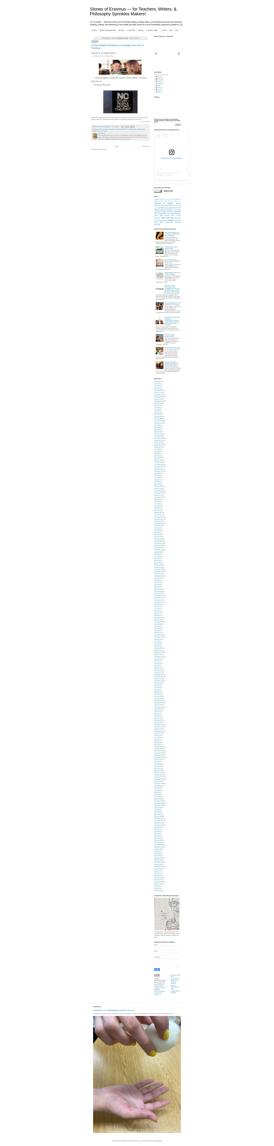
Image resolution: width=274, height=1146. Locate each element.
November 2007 (159, 821)
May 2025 (157, 410)
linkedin (159, 77)
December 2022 (159, 464)
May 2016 (157, 628)
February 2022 (158, 486)
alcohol (175, 205)
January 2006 (158, 860)
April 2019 (157, 560)
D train (170, 201)
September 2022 (159, 471)
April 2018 (157, 587)
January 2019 (158, 567)
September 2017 (159, 602)
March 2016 (157, 633)
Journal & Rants (163, 203)
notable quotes (132, 129)
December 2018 (159, 569)
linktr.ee (159, 92)
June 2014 (157, 663)
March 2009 (157, 797)
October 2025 (158, 399)
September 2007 (159, 825)
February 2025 (158, 416)
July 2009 (157, 788)
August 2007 (158, 827)
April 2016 (157, 630)
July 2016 (157, 626)
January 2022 (158, 488)
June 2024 (157, 425)
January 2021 (158, 515)
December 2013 (159, 674)
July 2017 (157, 606)
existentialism (162, 213)
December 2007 (159, 818)
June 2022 (157, 477)
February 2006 (158, 858)
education (177, 211)
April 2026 (157, 388)
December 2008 (159, 801)
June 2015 (157, 643)
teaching (157, 224)
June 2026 (157, 386)
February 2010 (158, 772)
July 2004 (157, 886)
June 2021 (157, 504)
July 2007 (157, 829)
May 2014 (157, 665)
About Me (140, 30)
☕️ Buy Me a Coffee (152, 30)
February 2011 (158, 746)
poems (164, 220)
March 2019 (157, 563)
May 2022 (157, 480)
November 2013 (159, 676)
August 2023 (158, 447)
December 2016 (159, 622)
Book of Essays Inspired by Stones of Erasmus (175, 981)
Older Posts (145, 146)
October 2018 (158, 574)
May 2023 (157, 453)
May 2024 (157, 427)
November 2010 (159, 753)
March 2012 (157, 718)
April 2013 (157, 692)
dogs (172, 211)
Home (116, 146)
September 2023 (159, 445)
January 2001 (158, 890)
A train (174, 199)
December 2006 (159, 845)
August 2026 (158, 381)
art (162, 208)
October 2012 (158, 705)
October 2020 (158, 521)
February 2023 (158, 460)
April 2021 (157, 508)
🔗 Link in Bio (131, 30)
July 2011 (157, 735)
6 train (163, 199)
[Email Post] (122, 126)
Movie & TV (125, 129)
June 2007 (157, 831)
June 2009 (157, 790)
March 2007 (157, 838)
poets (175, 220)
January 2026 (158, 392)
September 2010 (159, 757)
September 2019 (159, 550)
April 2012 (157, 716)
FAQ (171, 30)
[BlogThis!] (128, 127)
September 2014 (159, 657)
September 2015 (159, 637)
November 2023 (159, 440)
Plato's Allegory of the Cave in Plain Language (172, 273)
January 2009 (158, 799)
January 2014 (158, 672)
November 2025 (159, 397)
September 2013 (159, 681)
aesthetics (169, 205)
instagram (160, 83)
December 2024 (159, 421)
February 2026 (158, 390)
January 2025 (158, 418)
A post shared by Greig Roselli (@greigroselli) (171, 180)
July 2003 (157, 888)
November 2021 (159, 493)
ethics (156, 213)
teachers (178, 222)
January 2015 (158, 650)
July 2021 (157, 501)
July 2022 (157, 475)
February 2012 (158, 720)
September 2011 (159, 731)
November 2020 (159, 519)
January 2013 (158, 698)
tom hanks (104, 131)
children (156, 210)
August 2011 (157, 733)
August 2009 (158, 786)
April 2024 (157, 429)
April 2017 (157, 613)
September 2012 (159, 707)
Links (176, 30)
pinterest (159, 88)
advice (164, 205)
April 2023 (157, 456)
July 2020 (157, 528)
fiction (173, 213)
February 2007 (158, 840)
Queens (178, 203)
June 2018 (157, 582)
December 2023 (159, 438)
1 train (156, 199)
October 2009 (158, 781)
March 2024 (157, 432)
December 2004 (159, 882)
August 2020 (158, 525)
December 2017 (159, 595)
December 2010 (159, 751)
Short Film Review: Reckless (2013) (170, 335)
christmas (169, 210)
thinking (99, 131)
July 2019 (157, 554)
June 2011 (157, 737)
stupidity (94, 131)
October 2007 (158, 823)
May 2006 (157, 851)
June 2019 (157, 556)
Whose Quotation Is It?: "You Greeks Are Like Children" (173, 303)
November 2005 (159, 862)
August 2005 (158, 869)
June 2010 (157, 764)
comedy (178, 210)
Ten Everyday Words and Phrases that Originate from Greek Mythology (172, 234)
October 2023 (158, 442)
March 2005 (157, 875)
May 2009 (157, 792)
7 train (167, 199)
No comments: (115, 126)
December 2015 (159, 635)
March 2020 (157, 536)
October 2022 (158, 469)
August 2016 (158, 624)
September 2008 (159, 805)
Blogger (159, 1141)
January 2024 (158, 436)
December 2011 (158, 724)
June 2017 (157, 609)
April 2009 (157, 794)
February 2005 (158, 877)
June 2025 (157, 408)
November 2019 (159, 545)
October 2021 (158, 495)
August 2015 (158, 639)
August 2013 (158, 683)
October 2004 (158, 884)
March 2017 (157, 615)
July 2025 (157, 405)
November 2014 (159, 652)
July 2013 (157, 685)
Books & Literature (110, 129)
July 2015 (157, 641)
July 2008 (157, 810)
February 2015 (158, 648)
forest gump (118, 129)
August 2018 (158, 578)
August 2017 (158, 604)
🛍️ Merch (121, 30)
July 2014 (157, 661)
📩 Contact (163, 30)
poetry (170, 220)
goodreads (160, 79)
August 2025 (158, 403)
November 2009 (159, 779)
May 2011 (157, 740)
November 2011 (158, 727)
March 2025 (157, 414)
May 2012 (157, 713)
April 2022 (157, 482)
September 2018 (159, 576)
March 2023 (157, 458)
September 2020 (159, 523)
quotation (139, 129)
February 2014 (158, 670)
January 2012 (158, 722)
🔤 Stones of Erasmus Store (108, 30)
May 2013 (157, 689)
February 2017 (158, 617)
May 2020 (157, 532)
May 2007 (157, 834)
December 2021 (159, 491)
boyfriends (172, 208)
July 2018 (157, 580)
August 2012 (158, 709)
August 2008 (158, 807)
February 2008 (158, 816)
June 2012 (157, 711)
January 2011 (158, 748)
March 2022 (157, 484)
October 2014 (158, 654)
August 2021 (158, 499)
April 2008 (157, 812)
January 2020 (158, 541)
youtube (160, 90)
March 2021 (157, 510)
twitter (159, 85)
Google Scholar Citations (175, 991)
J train (179, 201)
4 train (160, 199)
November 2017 (159, 598)
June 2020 (157, 530)
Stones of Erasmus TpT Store (175, 987)
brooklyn (178, 208)
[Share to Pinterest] (134, 127)
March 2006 (157, 855)
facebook (160, 81)
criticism (163, 211)
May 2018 (157, 585)
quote (143, 129)
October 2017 (158, 600)
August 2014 (158, 659)
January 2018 (158, 593)
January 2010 (158, 775)
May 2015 (157, 646)
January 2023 (158, 462)
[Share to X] (130, 127)
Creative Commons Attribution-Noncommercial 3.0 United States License (159, 991)
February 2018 (158, 591)
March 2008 (157, 814)
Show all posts (134, 38)
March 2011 (157, 744)
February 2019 (158, 565)
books (166, 208)
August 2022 (158, 473)
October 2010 (158, 755)
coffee (174, 209)
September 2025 (159, 401)
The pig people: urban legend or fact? (171, 247)
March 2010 (157, 770)
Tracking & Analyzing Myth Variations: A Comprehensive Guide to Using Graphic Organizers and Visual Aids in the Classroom (172, 321)
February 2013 (158, 696)
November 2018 (159, 571)
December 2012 (159, 700)
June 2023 (157, 451)
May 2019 (157, 558)
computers (157, 211)
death (168, 211)
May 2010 (157, 766)
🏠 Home (94, 30)
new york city (167, 218)
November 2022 (159, 467)
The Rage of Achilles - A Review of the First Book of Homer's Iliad (172, 261)
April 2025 (157, 412)
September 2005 (159, 866)
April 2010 (157, 768)
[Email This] (125, 127)
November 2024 (159, 423)
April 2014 (157, 668)
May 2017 (157, 611)
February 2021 (158, 512)
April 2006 (157, 853)
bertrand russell (100, 129)
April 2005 (157, 873)
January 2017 (158, 619)
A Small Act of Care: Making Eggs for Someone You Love (113, 1010)
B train (161, 201)
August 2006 (158, 849)
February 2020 (158, 539)
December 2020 (159, 517)
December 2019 (159, 543)
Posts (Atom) (102, 149)
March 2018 (157, 589)
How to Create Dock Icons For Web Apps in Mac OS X (172, 348)
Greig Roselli (159, 984)
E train (175, 201)
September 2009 (159, 783)
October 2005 (158, 864)
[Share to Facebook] (132, 127)
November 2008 (159, 803)
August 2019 (158, 552)
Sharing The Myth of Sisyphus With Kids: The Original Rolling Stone (172, 363)
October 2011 (158, 729)
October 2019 (158, 547)
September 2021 (159, 497)
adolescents (157, 205)
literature (157, 218)
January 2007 (158, 842)
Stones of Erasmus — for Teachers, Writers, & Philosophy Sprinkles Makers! (133, 11)
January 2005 (158, 880)
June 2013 (157, 687)
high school (164, 215)
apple (159, 208)
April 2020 (157, 534)
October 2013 (158, 679)
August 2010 (158, 759)
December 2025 (159, 394)
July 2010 (157, 761)
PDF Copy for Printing (145, 121)
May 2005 (157, 871)
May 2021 (157, 506)
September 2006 (159, 847)
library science (176, 215)
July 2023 (157, 449)
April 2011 (157, 742)
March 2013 (157, 694)
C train (165, 201)
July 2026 (157, 384)
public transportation (166, 222)
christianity (163, 210)
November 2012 (159, 703)
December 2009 (159, 777)
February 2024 (158, 434)
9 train (170, 199)
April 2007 (157, 836)
